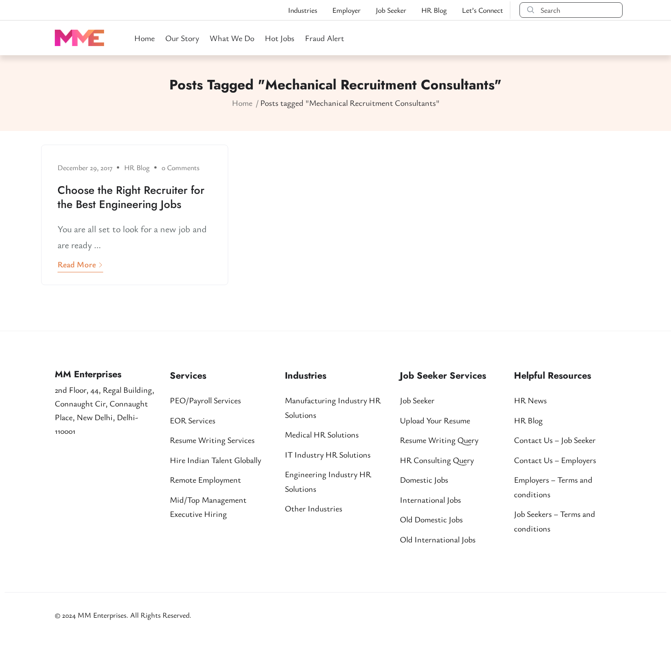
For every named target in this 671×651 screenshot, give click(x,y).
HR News (530, 400)
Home (144, 37)
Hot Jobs (279, 37)
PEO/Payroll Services (205, 400)
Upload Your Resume (435, 420)
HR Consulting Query (437, 459)
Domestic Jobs (424, 479)
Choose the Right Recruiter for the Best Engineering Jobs (131, 197)
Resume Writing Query (439, 439)
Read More (77, 264)
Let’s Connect (482, 10)
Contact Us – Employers (555, 459)
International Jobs (430, 499)
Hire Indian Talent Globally (215, 459)
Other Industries (313, 508)
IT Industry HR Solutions (328, 454)
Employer (346, 10)
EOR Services (192, 420)
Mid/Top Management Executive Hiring (208, 507)
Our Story (182, 37)
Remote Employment (205, 479)
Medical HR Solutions (322, 434)
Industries (302, 10)
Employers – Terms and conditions (553, 487)
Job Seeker (391, 10)
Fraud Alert (324, 37)
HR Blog (434, 10)
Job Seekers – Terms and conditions (554, 521)
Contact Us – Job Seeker (555, 439)
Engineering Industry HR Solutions (328, 481)
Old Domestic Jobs (431, 519)
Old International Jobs (438, 539)
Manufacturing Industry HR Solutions (333, 407)
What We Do (232, 37)
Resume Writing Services (212, 439)
